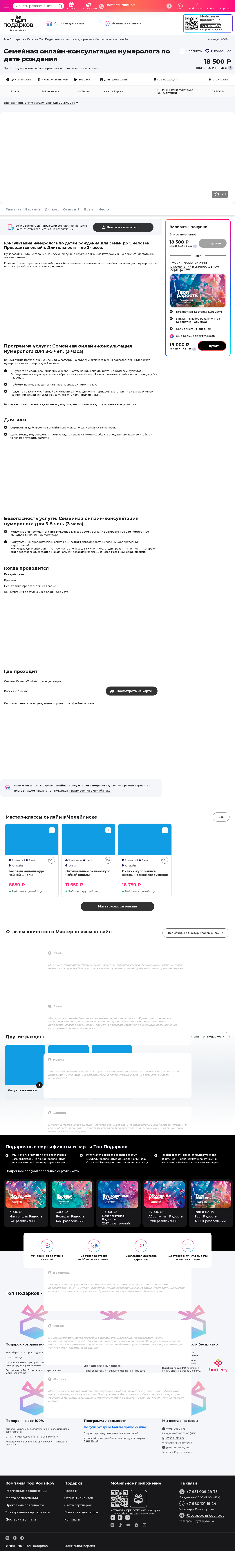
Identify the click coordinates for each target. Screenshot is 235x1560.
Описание (13, 209)
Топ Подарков (36, 1546)
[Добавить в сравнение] (52, 830)
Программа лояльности (25, 1505)
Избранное (196, 8)
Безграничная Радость (113, 1217)
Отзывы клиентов (78, 1498)
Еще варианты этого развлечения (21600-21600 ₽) (39, 102)
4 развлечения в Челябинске (90, 790)
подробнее (91, 1441)
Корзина (225, 8)
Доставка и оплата (21, 1519)
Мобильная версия (79, 1546)
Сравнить (194, 51)
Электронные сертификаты (28, 1512)
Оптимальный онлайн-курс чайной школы (88, 873)
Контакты (72, 1519)
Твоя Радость (206, 1216)
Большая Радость (70, 1216)
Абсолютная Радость (165, 1216)
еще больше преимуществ (195, 336)
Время (89, 209)
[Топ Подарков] (18, 26)
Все (221, 817)
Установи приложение (129, 1510)
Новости (71, 1491)
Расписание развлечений (26, 1491)
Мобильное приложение (210, 18)
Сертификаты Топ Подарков (23, 1370)
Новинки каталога (126, 23)
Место (103, 209)
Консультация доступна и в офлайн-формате (36, 592)
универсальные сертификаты (55, 1171)
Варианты (33, 209)
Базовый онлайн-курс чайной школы (27, 873)
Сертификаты (89, 8)
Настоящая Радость (26, 1216)
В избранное (221, 51)
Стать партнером (78, 1505)
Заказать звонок (120, 5)
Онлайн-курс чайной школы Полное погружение (145, 873)
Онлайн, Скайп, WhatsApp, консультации (33, 681)
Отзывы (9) (71, 209)
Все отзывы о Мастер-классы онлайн (194, 933)
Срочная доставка (69, 23)
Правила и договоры (81, 1512)
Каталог (71, 8)
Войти (210, 8)
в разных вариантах (136, 785)
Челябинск (20, 30)
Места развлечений (22, 1498)
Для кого (52, 209)
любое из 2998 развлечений (188, 264)
